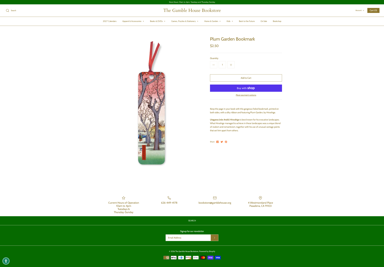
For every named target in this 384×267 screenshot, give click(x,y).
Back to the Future (247, 21)
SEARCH (192, 220)
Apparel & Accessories (133, 21)
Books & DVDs (157, 21)
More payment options (246, 95)
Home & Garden (212, 21)
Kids (230, 21)
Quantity (214, 58)
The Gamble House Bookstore (186, 251)
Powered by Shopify (207, 251)
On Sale (264, 21)
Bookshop (277, 21)
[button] (6, 261)
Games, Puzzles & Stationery (184, 21)
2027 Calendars (110, 21)
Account (359, 10)
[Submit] (214, 238)
